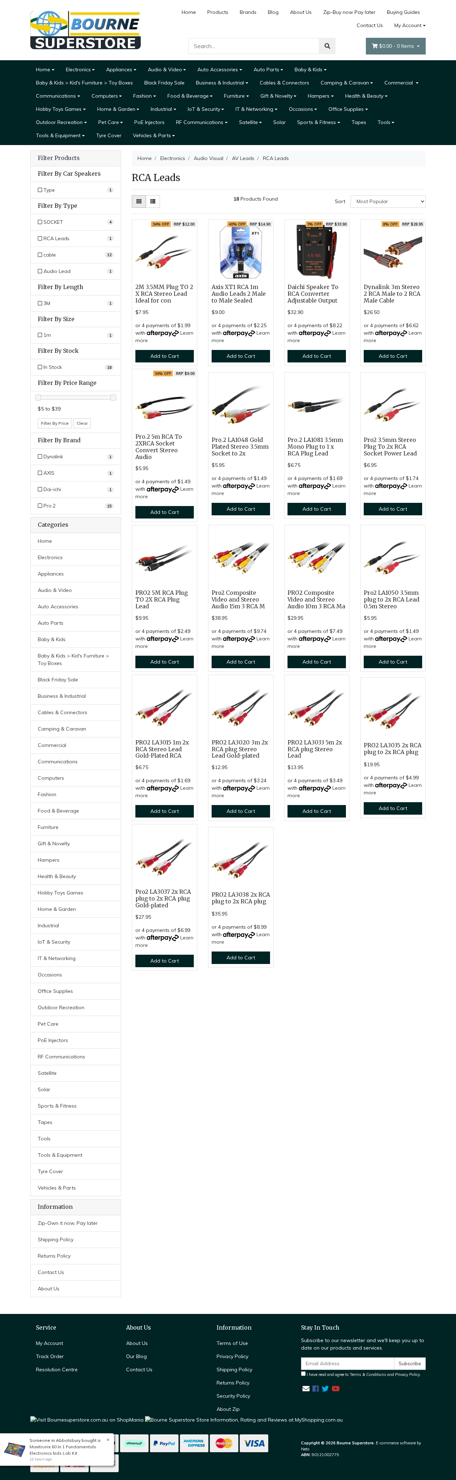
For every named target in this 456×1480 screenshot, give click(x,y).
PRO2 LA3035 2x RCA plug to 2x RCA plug (392, 749)
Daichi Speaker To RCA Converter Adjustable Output (312, 294)
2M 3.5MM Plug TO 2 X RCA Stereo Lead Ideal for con (164, 294)
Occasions (301, 109)
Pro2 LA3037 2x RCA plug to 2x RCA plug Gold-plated (163, 898)
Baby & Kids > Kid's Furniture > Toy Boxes (84, 82)
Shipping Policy (55, 1239)
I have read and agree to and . (363, 1374)
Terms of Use (232, 1343)
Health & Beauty (364, 96)
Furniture (234, 96)
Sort (340, 201)
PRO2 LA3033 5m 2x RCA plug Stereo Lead (314, 749)
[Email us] (306, 1388)
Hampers (319, 96)
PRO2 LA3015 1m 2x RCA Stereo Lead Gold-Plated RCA (162, 749)
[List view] (153, 201)
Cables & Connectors (284, 82)
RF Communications (199, 122)
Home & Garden (116, 109)
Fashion (142, 96)
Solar (279, 122)
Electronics (78, 69)
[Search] (327, 46)
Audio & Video (165, 69)
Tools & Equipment (58, 135)
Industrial (161, 109)
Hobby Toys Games (59, 109)
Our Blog (136, 1356)
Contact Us (370, 25)
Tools (384, 122)
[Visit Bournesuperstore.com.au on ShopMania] (87, 1419)
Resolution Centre (57, 1369)
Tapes (359, 122)
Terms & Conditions (368, 1374)
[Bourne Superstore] (85, 29)
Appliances (119, 69)
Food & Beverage (188, 96)
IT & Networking (254, 109)
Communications (56, 96)
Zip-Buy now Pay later (349, 12)
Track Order (50, 1356)
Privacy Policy (232, 1356)
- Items (397, 46)
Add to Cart (164, 356)
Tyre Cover (108, 135)
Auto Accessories (217, 69)
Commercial (399, 82)
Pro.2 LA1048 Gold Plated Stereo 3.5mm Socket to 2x (240, 447)
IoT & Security (204, 109)
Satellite (248, 122)
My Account (407, 25)
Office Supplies (346, 109)
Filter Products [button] (58, 158)
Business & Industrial (220, 82)
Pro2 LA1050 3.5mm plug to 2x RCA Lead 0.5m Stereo (391, 599)
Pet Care (108, 122)
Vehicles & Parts (152, 135)
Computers (105, 96)
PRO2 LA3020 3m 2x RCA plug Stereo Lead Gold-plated (240, 749)
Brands (248, 12)
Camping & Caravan (345, 82)
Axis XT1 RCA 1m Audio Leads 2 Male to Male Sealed (239, 294)
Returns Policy (54, 1256)
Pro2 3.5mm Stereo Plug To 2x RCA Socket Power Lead (390, 447)
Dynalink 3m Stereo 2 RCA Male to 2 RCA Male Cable (392, 294)
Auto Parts (266, 69)
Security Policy (233, 1396)
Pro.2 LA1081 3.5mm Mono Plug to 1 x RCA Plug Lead (315, 447)
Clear (82, 423)
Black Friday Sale (164, 82)
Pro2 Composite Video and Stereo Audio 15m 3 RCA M (238, 599)
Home (189, 12)
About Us (301, 12)
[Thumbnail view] (139, 201)
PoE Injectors (149, 122)
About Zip (228, 1409)
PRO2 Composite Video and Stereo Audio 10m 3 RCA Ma (316, 599)
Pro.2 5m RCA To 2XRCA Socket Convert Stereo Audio (158, 446)
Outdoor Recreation (59, 122)
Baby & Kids (308, 69)
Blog (273, 12)
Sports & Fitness (316, 122)
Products (217, 12)
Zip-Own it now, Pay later (68, 1223)
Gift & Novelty (276, 96)
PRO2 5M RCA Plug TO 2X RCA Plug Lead (161, 599)
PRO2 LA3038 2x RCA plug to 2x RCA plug (241, 898)
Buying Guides (403, 12)
